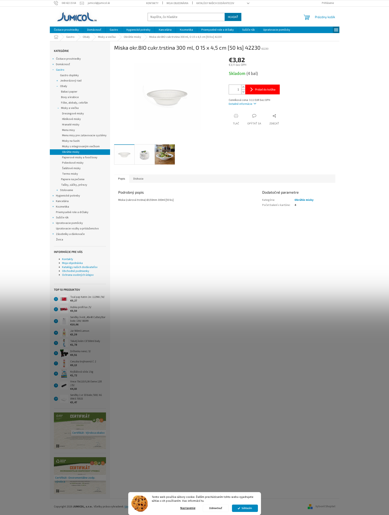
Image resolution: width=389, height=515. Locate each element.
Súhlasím (247, 508)
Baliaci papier (69, 92)
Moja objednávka (177, 3)
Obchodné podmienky (75, 271)
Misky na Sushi (71, 141)
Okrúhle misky (70, 152)
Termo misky (70, 174)
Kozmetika (62, 207)
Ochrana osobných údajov (78, 275)
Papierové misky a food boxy (79, 157)
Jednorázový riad (70, 81)
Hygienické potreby (68, 196)
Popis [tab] (121, 179)
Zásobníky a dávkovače (70, 234)
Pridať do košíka (265, 89)
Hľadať (233, 17)
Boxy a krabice (70, 97)
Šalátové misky (71, 168)
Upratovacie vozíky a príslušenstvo (77, 229)
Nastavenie (187, 508)
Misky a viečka (70, 108)
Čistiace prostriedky (68, 59)
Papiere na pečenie (73, 179)
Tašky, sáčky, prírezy (74, 185)
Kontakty (152, 3)
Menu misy (68, 130)
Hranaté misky (70, 125)
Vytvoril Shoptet (325, 507)
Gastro (60, 70)
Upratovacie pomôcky (69, 223)
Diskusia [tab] (138, 179)
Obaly (63, 86)
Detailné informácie (240, 104)
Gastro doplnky (69, 75)
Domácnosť (63, 64)
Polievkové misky (73, 163)
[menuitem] (66, 30)
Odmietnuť (215, 508)
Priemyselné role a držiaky (72, 212)
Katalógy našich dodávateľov (215, 3)
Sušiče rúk (62, 218)
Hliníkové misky (71, 119)
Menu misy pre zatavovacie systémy (84, 135)
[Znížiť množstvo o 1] (243, 91)
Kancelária (62, 201)
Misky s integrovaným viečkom (81, 146)
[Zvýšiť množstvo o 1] (243, 87)
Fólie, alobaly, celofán (74, 103)
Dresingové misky (73, 114)
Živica (59, 240)
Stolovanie (66, 190)
